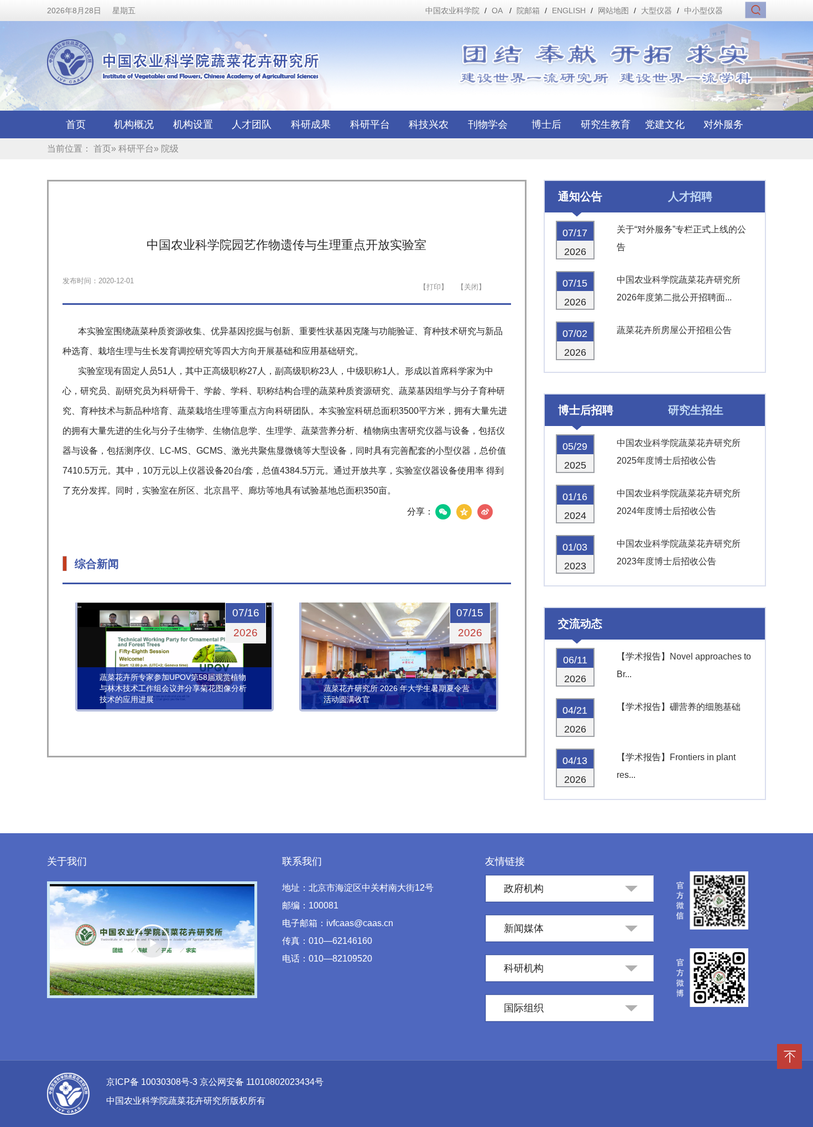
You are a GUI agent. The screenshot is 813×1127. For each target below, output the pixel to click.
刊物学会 (488, 124)
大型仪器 (656, 10)
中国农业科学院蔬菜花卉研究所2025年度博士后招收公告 (679, 451)
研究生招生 (695, 410)
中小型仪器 (703, 10)
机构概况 (134, 124)
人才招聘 (690, 196)
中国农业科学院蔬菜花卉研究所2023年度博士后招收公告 (679, 552)
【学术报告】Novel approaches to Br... (684, 665)
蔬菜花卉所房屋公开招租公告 (674, 330)
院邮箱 (528, 10)
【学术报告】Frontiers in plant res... (676, 766)
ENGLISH (569, 10)
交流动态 (580, 623)
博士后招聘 (585, 410)
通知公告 (580, 196)
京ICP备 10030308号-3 (153, 1082)
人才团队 (252, 124)
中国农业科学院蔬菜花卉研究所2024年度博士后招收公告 (679, 502)
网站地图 (613, 10)
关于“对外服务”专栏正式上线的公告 (681, 238)
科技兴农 (429, 124)
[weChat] (443, 511)
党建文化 (665, 124)
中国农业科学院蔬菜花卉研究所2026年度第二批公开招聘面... (679, 288)
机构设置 (193, 124)
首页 (75, 124)
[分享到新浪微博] (485, 511)
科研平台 (370, 124)
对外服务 (723, 124)
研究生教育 (605, 124)
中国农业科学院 (452, 10)
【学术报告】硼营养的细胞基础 (679, 706)
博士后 (546, 124)
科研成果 (311, 124)
